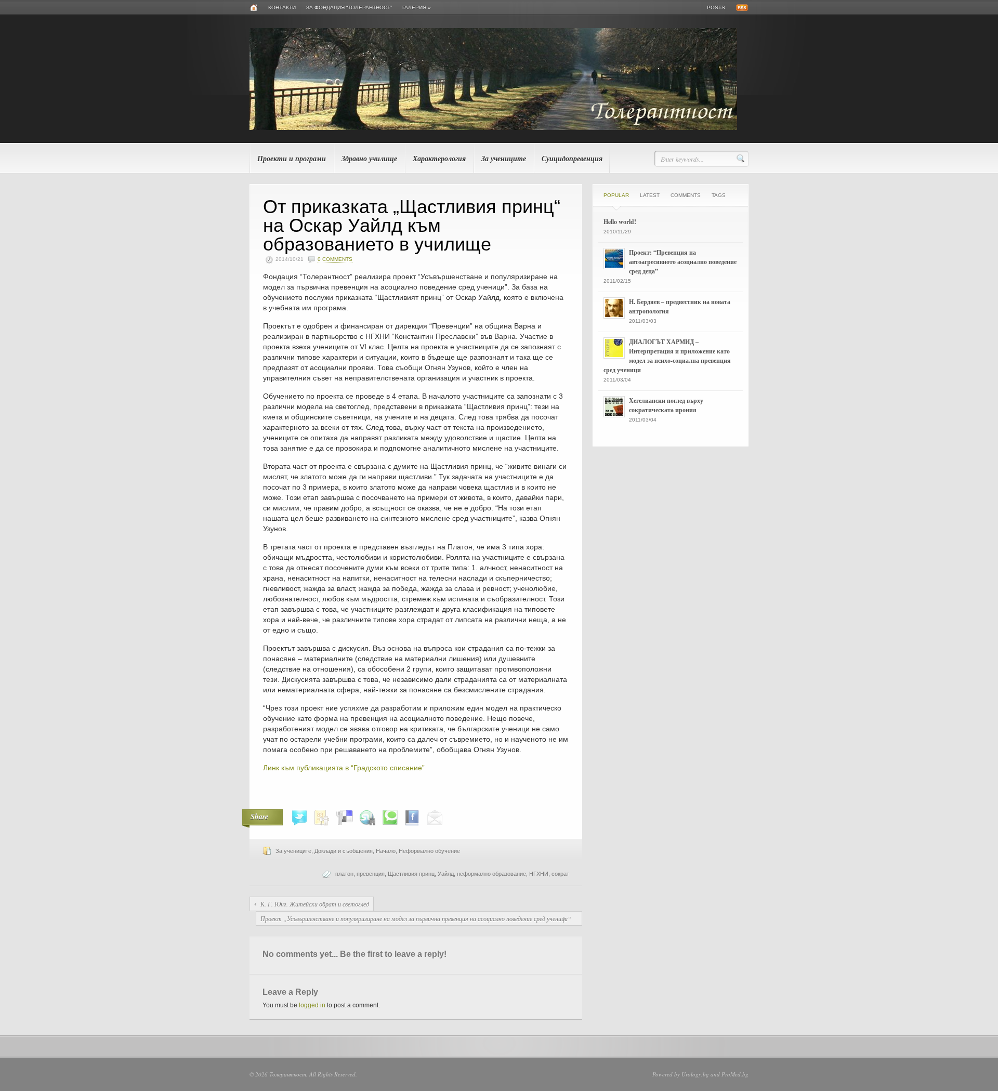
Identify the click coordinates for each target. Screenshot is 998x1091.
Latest (650, 195)
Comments (686, 195)
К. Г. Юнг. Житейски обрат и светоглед (314, 904)
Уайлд (446, 874)
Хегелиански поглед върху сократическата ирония (666, 405)
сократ (560, 874)
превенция (371, 874)
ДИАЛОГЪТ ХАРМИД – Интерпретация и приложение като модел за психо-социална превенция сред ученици (667, 355)
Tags (719, 195)
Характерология (439, 158)
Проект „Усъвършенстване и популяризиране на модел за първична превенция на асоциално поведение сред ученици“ (415, 918)
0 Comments (335, 259)
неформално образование (491, 874)
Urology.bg (695, 1074)
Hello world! (619, 221)
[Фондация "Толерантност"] (493, 128)
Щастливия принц (411, 874)
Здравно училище (369, 158)
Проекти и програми (291, 158)
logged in (312, 1005)
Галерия (416, 7)
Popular (616, 195)
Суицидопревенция (572, 158)
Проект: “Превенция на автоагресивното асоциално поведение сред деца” (683, 261)
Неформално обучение (429, 851)
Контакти (282, 7)
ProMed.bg (734, 1074)
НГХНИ (538, 874)
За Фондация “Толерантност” (349, 7)
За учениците (503, 158)
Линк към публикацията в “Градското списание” (344, 768)
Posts (716, 7)
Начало (386, 851)
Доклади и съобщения (343, 851)
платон (344, 874)
